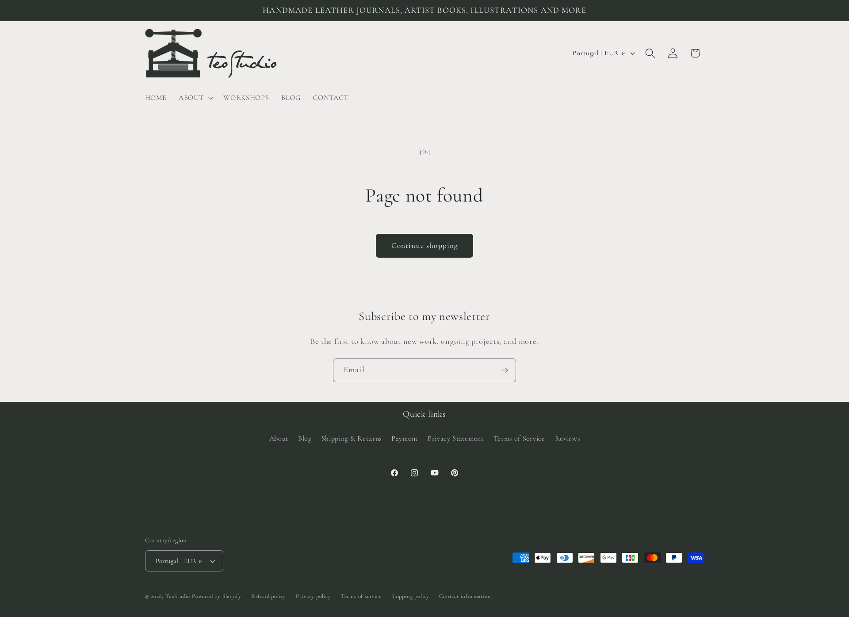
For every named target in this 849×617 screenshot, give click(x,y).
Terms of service (361, 596)
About (278, 438)
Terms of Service (519, 438)
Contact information (465, 596)
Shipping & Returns (351, 438)
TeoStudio (177, 596)
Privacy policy (313, 596)
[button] (194, 97)
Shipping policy (410, 596)
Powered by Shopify (216, 596)
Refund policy (268, 596)
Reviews (567, 438)
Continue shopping (424, 245)
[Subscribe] (504, 370)
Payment (404, 438)
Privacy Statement (456, 438)
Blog (305, 438)
